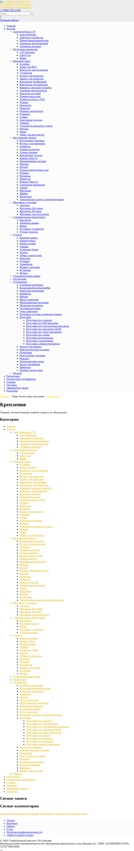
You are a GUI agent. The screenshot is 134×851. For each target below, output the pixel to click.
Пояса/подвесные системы (34, 349)
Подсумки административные (43, 343)
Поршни (24, 173)
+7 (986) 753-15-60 (10, 10)
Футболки (25, 270)
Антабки (24, 64)
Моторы (24, 164)
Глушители (26, 72)
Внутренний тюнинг (24, 137)
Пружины (25, 176)
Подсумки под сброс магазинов (43, 332)
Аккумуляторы (28, 34)
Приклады (25, 105)
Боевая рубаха (27, 240)
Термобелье (26, 264)
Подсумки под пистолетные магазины (47, 326)
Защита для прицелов (32, 78)
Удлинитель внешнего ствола (36, 125)
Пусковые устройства (32, 229)
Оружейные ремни (30, 308)
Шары (23, 58)
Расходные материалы (25, 49)
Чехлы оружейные (30, 364)
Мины (23, 226)
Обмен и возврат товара (20, 835)
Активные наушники (31, 284)
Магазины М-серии (30, 211)
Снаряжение (20, 282)
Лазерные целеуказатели (33, 90)
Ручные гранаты (29, 231)
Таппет (24, 187)
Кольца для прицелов (31, 75)
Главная (11, 25)
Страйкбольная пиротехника (29, 217)
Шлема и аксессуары (31, 370)
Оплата (11, 820)
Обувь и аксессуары (31, 255)
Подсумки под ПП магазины (42, 323)
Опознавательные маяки (26, 276)
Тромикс (24, 123)
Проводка (25, 178)
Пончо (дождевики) (31, 346)
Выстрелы (25, 220)
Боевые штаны (28, 243)
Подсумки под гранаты (39, 320)
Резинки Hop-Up (29, 181)
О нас (10, 829)
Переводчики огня (30, 96)
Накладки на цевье (30, 93)
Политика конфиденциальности (24, 832)
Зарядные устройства (31, 37)
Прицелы (25, 108)
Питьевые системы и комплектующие (41, 314)
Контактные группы (31, 155)
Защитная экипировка (32, 290)
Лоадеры (24, 205)
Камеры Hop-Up (29, 158)
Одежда (17, 234)
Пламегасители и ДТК (32, 99)
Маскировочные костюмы (34, 302)
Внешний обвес (22, 61)
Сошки (23, 117)
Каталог (11, 28)
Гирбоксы (25, 146)
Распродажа (19, 279)
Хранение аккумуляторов (34, 43)
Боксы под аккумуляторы (34, 70)
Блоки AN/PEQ (28, 67)
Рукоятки (25, 114)
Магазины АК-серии (31, 208)
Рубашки (25, 261)
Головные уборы (29, 249)
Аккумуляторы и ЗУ (24, 31)
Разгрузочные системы (32, 355)
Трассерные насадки (31, 120)
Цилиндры (26, 196)
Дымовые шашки (29, 223)
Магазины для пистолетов (34, 214)
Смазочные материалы (32, 184)
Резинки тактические (31, 111)
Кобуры (24, 296)
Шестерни (25, 190)
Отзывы (11, 382)
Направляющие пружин (33, 161)
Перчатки (25, 258)
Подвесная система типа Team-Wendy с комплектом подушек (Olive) (50, 813)
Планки (24, 102)
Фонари (24, 128)
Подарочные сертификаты (21, 379)
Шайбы (24, 193)
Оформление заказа (17, 387)
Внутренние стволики (32, 140)
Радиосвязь (26, 352)
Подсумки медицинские (39, 337)
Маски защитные (29, 299)
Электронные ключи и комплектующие (42, 199)
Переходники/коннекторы (34, 40)
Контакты (12, 823)
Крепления (53, 396)
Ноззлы (24, 167)
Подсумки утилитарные (39, 340)
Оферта (11, 826)
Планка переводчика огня (34, 170)
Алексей (4, 813)
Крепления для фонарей (33, 81)
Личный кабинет (9, 20)
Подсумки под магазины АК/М (43, 329)
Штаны (24, 273)
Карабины (25, 293)
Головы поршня (28, 152)
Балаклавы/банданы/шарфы (35, 287)
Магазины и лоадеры (25, 202)
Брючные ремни (29, 237)
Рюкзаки (24, 358)
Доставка (12, 385)
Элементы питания (30, 46)
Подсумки (25, 317)
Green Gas (25, 55)
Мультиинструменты (31, 305)
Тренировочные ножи (32, 361)
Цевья (23, 131)
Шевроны (25, 367)
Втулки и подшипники (32, 143)
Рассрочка (12, 390)
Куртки (24, 252)
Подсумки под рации (38, 334)
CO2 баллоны (27, 52)
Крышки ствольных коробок (35, 87)
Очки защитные (28, 311)
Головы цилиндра (30, 149)
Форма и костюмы (30, 267)
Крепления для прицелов (34, 84)
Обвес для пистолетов (32, 134)
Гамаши (24, 246)
